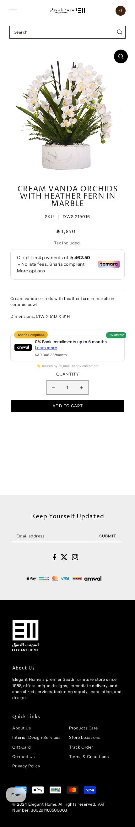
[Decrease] (54, 387)
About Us (21, 728)
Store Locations (84, 737)
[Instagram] (75, 557)
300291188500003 (49, 810)
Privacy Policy (26, 766)
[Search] (119, 32)
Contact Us (23, 756)
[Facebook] (54, 557)
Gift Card (21, 747)
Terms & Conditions (89, 756)
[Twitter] (64, 557)
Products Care (83, 728)
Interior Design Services (36, 737)
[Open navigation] (13, 11)
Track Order (81, 747)
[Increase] (81, 387)
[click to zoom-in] (121, 56)
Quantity (67, 373)
